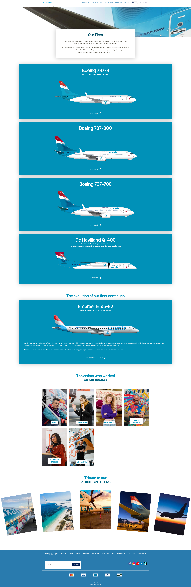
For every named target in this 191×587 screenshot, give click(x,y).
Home (46, 6)
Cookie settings (48, 553)
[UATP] (119, 576)
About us (78, 553)
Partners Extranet (121, 553)
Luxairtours (86, 553)
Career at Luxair (95, 553)
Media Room (105, 553)
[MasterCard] (71, 576)
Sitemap (71, 553)
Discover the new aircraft (94, 358)
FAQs (56, 553)
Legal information (142, 553)
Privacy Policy (131, 553)
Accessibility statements (50, 554)
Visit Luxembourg (63, 554)
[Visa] (83, 576)
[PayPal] (107, 576)
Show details (94, 113)
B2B (113, 553)
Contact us (63, 553)
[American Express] (95, 576)
